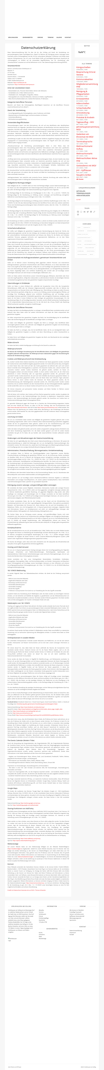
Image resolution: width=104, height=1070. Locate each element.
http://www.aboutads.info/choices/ (17, 407)
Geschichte (42, 920)
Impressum (73, 932)
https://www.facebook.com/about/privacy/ (32, 707)
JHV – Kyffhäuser (83, 170)
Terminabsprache (84, 141)
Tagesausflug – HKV (85, 122)
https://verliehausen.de (19, 82)
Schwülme (81, 251)
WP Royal (18, 1067)
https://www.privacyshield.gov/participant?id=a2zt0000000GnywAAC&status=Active (39, 715)
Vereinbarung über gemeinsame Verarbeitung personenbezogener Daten (37, 704)
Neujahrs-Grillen (83, 175)
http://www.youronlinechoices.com (23, 713)
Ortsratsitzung (82, 112)
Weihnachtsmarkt (84, 153)
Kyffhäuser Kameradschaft (77, 916)
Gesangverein (91, 230)
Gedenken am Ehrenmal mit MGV (84, 135)
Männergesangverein (75, 918)
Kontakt (68, 37)
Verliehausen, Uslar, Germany (87, 52)
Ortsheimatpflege (90, 244)
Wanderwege (42, 938)
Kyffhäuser (88, 241)
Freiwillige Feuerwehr (76, 912)
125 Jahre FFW (43, 922)
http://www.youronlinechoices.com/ (47, 407)
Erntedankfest (82, 98)
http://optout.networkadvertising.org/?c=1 (24, 840)
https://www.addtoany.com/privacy (30, 838)
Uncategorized (82, 254)
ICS (77, 199)
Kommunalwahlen (84, 79)
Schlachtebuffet (83, 108)
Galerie (59, 37)
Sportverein (90, 251)
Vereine (40, 37)
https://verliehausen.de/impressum (24, 84)
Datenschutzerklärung (76, 930)
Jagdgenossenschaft (84, 237)
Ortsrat (80, 247)
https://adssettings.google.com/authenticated (25, 805)
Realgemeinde (90, 247)
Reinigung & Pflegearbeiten (82, 92)
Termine (51, 37)
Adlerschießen (82, 103)
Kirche (80, 241)
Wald (91, 254)
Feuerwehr (81, 230)
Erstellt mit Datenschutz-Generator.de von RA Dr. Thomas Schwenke (27, 890)
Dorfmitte (87, 227)
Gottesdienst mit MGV (86, 165)
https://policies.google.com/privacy (30, 803)
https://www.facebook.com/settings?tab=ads (25, 711)
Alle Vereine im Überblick (77, 910)
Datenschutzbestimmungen (25, 856)
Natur (79, 244)
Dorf (79, 227)
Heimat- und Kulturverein (77, 914)
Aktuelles (41, 910)
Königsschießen (83, 67)
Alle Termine (79, 179)
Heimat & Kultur (83, 234)
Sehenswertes (28, 37)
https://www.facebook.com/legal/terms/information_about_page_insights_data (40, 709)
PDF (79, 199)
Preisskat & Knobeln (85, 117)
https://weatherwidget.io (15, 849)
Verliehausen (13, 37)
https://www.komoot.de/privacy (35, 883)
